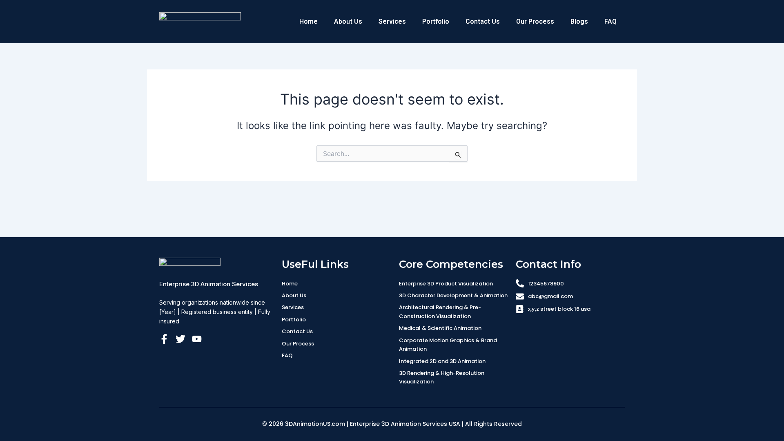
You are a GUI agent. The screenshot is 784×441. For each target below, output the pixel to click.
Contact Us (483, 21)
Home (308, 21)
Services (392, 21)
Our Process (535, 21)
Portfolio (435, 21)
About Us (348, 21)
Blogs (579, 21)
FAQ (610, 21)
